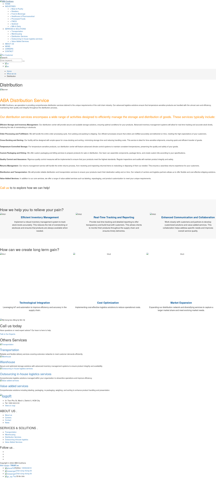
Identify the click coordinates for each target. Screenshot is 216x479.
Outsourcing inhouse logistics (16, 439)
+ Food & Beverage (17, 13)
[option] (108, 89)
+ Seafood (14, 23)
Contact (8, 420)
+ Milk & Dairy (15, 26)
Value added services (14, 386)
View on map (10, 405)
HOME (7, 3)
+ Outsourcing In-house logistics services (26, 39)
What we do (11, 73)
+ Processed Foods (17, 19)
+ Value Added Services (19, 41)
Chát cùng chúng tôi (24, 470)
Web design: (5, 465)
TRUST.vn (14, 465)
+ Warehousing (16, 33)
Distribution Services (13, 437)
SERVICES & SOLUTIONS (15, 29)
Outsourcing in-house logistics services (25, 374)
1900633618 (27, 468)
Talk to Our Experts (7, 334)
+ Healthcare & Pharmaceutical (22, 16)
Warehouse (7, 362)
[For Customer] (6, 55)
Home (9, 71)
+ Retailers (14, 11)
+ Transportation (16, 31)
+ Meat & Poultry (16, 9)
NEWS (7, 46)
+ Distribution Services (19, 36)
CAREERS (9, 49)
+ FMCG (13, 21)
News (7, 422)
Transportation (9, 350)
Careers (8, 417)
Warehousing (10, 434)
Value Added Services (13, 442)
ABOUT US (9, 43)
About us (8, 415)
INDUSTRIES (10, 6)
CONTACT (9, 51)
